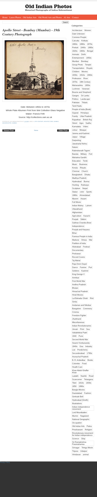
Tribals (84, 103)
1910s (82, 75)
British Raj (87, 120)
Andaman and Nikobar (81, 305)
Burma (86, 182)
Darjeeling (76, 140)
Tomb (85, 161)
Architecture (48, 121)
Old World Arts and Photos (50, 17)
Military (84, 154)
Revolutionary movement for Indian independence (82, 434)
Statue (75, 192)
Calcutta (75, 41)
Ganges (75, 96)
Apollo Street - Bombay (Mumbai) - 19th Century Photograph (31, 32)
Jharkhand (76, 319)
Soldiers (75, 271)
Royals (89, 68)
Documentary (77, 250)
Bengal (90, 51)
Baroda (75, 154)
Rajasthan (76, 120)
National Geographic (81, 419)
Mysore (75, 199)
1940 (74, 336)
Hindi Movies (77, 295)
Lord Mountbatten (79, 412)
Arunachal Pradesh (80, 357)
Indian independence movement (81, 408)
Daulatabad (77, 393)
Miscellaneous (78, 322)
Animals (75, 54)
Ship (83, 439)
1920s (74, 51)
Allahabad (76, 247)
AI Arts (67, 17)
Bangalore (76, 309)
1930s (74, 75)
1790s (89, 353)
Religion (88, 430)
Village (83, 137)
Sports (89, 192)
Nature (75, 147)
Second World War (80, 340)
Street (74, 123)
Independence (78, 226)
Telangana (88, 379)
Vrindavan (76, 455)
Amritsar (75, 278)
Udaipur (83, 451)
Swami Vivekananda (81, 343)
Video (85, 127)
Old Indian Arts (29, 17)
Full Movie (76, 202)
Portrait (75, 48)
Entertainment (78, 58)
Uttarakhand (77, 209)
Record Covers (78, 257)
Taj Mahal (76, 261)
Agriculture (76, 216)
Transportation (78, 68)
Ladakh (75, 376)
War (90, 240)
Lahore (89, 206)
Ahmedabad (85, 195)
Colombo (76, 364)
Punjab (75, 219)
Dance (75, 267)
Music (74, 164)
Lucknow (76, 89)
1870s (89, 44)
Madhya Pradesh (79, 178)
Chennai (75, 171)
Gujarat (75, 113)
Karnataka (76, 127)
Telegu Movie (87, 448)
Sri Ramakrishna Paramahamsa (79, 443)
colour (74, 130)
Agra (81, 123)
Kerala (75, 168)
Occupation (77, 423)
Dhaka (87, 175)
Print (82, 329)
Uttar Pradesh (86, 116)
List (73, 350)
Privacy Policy (5, 462)
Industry (88, 346)
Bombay (56, 121)
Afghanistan (77, 212)
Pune (81, 336)
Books (90, 360)
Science (75, 439)
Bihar (74, 233)
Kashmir (84, 271)
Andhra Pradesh (79, 285)
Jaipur (74, 137)
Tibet (74, 383)
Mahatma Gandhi (79, 157)
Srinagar (75, 448)
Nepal (85, 188)
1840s (74, 346)
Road (91, 376)
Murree (75, 416)
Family (75, 116)
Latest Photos (15, 17)
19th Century (38, 121)
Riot (91, 298)
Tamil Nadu (77, 106)
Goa (81, 346)
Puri (90, 267)
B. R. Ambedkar (78, 360)
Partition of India (79, 243)
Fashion (87, 393)
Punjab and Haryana (81, 230)
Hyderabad (77, 182)
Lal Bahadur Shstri (80, 298)
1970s (74, 82)
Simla (74, 302)
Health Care (77, 367)
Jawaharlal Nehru (79, 144)
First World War (78, 281)
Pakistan (75, 103)
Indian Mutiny (77, 206)
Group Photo (77, 65)
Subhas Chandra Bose (81, 223)
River (85, 78)
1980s (74, 195)
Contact (75, 17)
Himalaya (85, 113)
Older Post (63, 130)
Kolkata (84, 41)
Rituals (83, 168)
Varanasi (85, 89)
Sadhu (88, 123)
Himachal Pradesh (80, 291)
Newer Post (9, 130)
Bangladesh (77, 175)
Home (5, 17)
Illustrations (77, 403)
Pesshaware (77, 430)
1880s (82, 44)
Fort (90, 154)
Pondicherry (82, 350)
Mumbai (14, 123)
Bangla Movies (78, 390)
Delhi (83, 54)
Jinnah (75, 329)
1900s (82, 51)
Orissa (84, 240)
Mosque (83, 130)
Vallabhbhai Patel (79, 333)
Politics (75, 99)
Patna (89, 426)
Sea (88, 329)
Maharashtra (6, 123)
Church (85, 171)
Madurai (75, 240)
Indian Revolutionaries (81, 326)
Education (76, 161)
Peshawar (76, 254)
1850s (87, 85)
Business (83, 164)
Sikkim (83, 219)
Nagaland (84, 416)
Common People (79, 37)
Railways (85, 185)
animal (86, 455)
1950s (88, 58)
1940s (83, 48)
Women (87, 30)
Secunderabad (78, 353)
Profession (76, 78)
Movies (85, 72)
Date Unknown (78, 34)
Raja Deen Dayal (79, 264)
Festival (86, 247)
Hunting (75, 185)
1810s (81, 383)
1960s (89, 75)
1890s (90, 48)
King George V (78, 274)
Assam (83, 199)
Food (84, 364)
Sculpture (76, 188)
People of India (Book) (81, 109)
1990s (81, 386)
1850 (74, 386)
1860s (74, 44)
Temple (88, 65)
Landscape (85, 99)
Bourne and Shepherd (81, 92)
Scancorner (77, 379)
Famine (83, 267)
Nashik (84, 376)
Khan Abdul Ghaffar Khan (80, 371)
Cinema (75, 312)
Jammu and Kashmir (80, 133)
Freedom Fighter (79, 315)
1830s (88, 383)
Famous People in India (82, 236)
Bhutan (75, 288)
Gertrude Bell (77, 397)
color (82, 192)
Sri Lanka (85, 96)
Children (75, 72)
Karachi (87, 216)
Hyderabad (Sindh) (80, 400)
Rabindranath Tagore (81, 151)
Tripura (75, 451)
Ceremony (87, 309)
